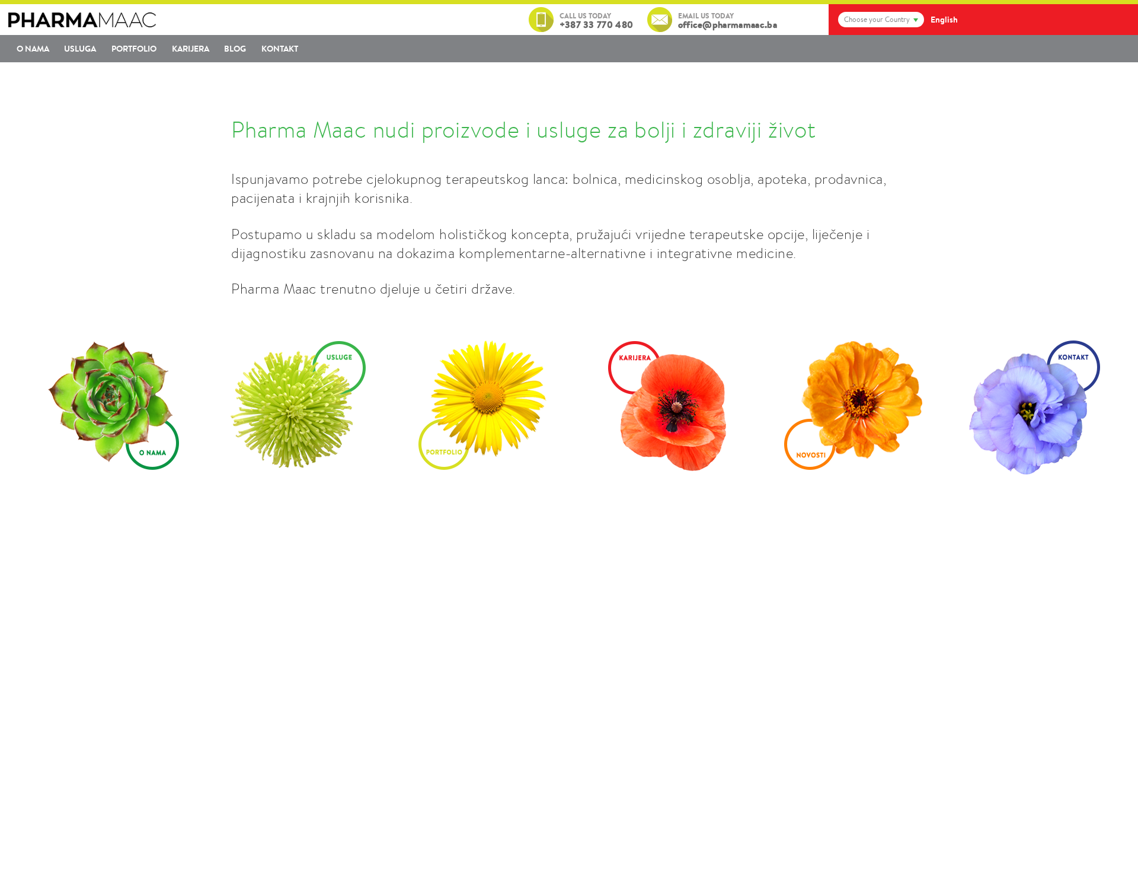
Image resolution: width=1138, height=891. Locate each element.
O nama (33, 49)
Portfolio (133, 49)
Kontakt (279, 49)
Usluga (80, 49)
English (944, 20)
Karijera (190, 49)
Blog (235, 49)
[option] (107, 405)
